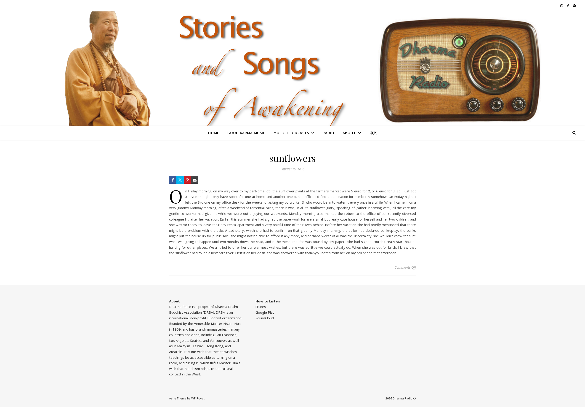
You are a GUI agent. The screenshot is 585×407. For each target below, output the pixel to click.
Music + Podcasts (291, 132)
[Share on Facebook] (172, 180)
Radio (328, 132)
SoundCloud (264, 318)
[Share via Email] (194, 180)
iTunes (260, 306)
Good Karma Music (246, 132)
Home (213, 132)
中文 (373, 132)
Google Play (264, 312)
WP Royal (197, 398)
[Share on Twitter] (180, 180)
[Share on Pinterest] (187, 180)
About (349, 132)
